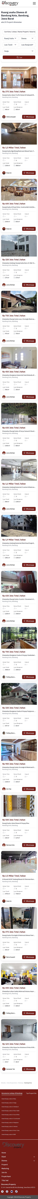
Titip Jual (5, 1180)
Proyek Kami (6, 1176)
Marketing (5, 1168)
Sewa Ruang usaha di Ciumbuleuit (11, 1118)
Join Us (4, 1172)
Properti (5, 1165)
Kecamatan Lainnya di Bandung (12, 1093)
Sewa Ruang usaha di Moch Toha (10, 1130)
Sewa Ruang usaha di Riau (9, 1098)
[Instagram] (7, 1191)
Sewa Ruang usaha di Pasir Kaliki (10, 1110)
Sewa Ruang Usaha (12, 1083)
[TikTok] (16, 1191)
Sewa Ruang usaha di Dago (9, 1102)
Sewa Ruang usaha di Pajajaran (10, 1122)
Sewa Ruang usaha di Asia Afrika (10, 1114)
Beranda (3, 1083)
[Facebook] (2, 1191)
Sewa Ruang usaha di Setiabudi (10, 1106)
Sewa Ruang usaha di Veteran (10, 1126)
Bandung (20, 1083)
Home (4, 1153)
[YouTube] (12, 1191)
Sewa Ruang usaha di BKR (9, 1134)
